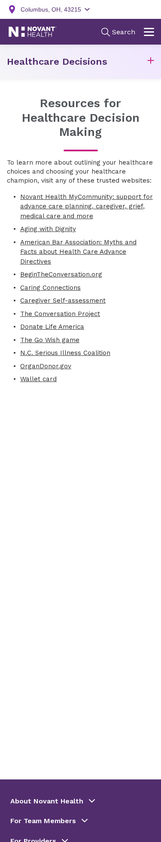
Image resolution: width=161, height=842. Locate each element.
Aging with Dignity (48, 229)
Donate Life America (52, 327)
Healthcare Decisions (57, 61)
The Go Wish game (49, 340)
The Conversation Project (60, 314)
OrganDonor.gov (45, 366)
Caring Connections (50, 288)
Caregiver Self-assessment (63, 300)
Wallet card (38, 379)
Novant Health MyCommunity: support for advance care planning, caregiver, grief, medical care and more (86, 206)
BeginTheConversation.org (61, 274)
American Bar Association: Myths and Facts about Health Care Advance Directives (78, 251)
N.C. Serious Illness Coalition (65, 353)
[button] (150, 62)
